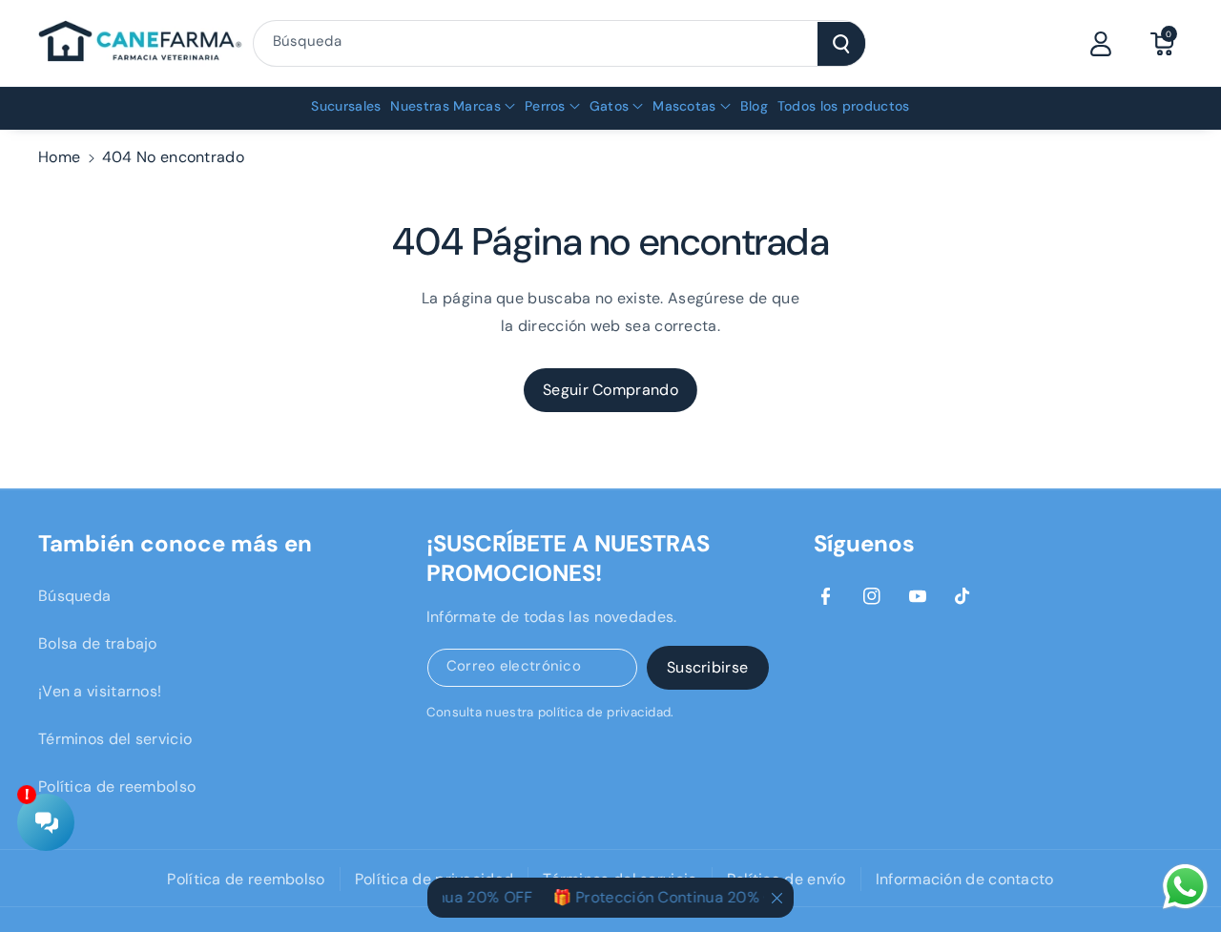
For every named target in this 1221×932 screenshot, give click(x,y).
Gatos (610, 105)
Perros (545, 105)
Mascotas (683, 105)
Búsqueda (74, 596)
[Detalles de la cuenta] (1101, 44)
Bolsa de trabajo (97, 643)
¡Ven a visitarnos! (99, 691)
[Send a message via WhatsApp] (1185, 886)
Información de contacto (965, 879)
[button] (1162, 44)
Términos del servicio (115, 739)
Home (59, 157)
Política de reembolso (117, 787)
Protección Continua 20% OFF (677, 897)
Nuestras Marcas (445, 105)
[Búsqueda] (841, 44)
